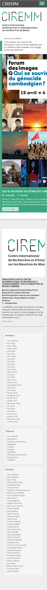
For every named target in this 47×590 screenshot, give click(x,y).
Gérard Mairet (13, 571)
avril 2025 (11, 351)
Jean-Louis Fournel (15, 506)
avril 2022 (11, 367)
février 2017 (12, 398)
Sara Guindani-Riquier (16, 495)
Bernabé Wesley (14, 555)
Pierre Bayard (13, 477)
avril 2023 (11, 361)
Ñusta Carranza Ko (15, 566)
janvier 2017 (12, 400)
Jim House (11, 563)
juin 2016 (11, 406)
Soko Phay (11, 479)
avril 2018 (11, 387)
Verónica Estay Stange (16, 545)
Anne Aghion (12, 511)
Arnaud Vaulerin (13, 558)
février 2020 (12, 372)
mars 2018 (11, 390)
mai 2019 (11, 374)
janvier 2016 (12, 416)
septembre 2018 (14, 385)
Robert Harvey (13, 513)
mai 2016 (11, 408)
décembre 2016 (13, 403)
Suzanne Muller (13, 524)
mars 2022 (11, 369)
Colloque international (16, 441)
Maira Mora (12, 498)
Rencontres (12, 439)
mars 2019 (11, 380)
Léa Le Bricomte (14, 529)
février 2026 (12, 348)
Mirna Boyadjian (14, 534)
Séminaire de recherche (17, 454)
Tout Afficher (12, 340)
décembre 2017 (13, 395)
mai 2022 (11, 364)
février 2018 (12, 393)
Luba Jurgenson (13, 500)
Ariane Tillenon (13, 560)
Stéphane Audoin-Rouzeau (18, 490)
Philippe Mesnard (14, 503)
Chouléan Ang (13, 542)
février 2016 (12, 414)
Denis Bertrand (13, 553)
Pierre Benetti (13, 487)
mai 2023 (11, 359)
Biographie (11, 444)
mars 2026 (11, 346)
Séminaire (11, 460)
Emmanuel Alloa (14, 485)
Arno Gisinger (12, 532)
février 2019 (12, 382)
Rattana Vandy (13, 516)
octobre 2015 (13, 421)
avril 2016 (11, 411)
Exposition (11, 452)
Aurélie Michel (13, 526)
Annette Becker (13, 537)
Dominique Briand (14, 547)
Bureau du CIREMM (15, 493)
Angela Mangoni (14, 550)
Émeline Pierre (13, 568)
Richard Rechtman (15, 482)
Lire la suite (9, 209)
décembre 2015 (13, 419)
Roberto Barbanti (14, 540)
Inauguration (12, 457)
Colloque (10, 449)
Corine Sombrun (14, 521)
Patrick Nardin (13, 508)
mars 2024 (11, 356)
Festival (10, 447)
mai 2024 (11, 353)
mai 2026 (11, 343)
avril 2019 (11, 377)
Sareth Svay (12, 519)
